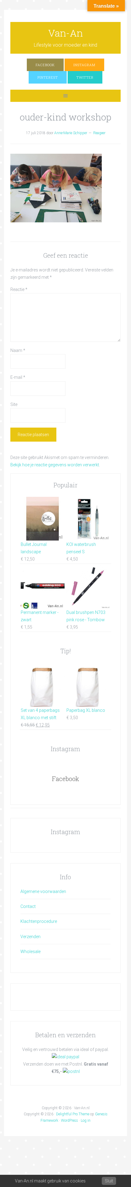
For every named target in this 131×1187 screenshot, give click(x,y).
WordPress (69, 1120)
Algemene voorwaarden (43, 891)
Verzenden (30, 936)
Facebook (65, 779)
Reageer (99, 133)
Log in (85, 1120)
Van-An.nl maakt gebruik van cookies (50, 1180)
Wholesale (30, 951)
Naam (17, 350)
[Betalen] (65, 1056)
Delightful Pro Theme (72, 1114)
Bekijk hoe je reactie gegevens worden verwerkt (54, 464)
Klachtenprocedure (38, 921)
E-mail (17, 377)
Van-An (65, 32)
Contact (28, 906)
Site (13, 404)
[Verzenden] (71, 1071)
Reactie (18, 289)
